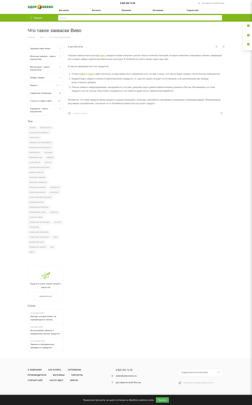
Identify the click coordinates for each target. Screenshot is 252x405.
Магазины (59, 375)
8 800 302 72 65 (127, 3)
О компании (35, 370)
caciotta (32, 128)
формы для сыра (36, 242)
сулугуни (57, 222)
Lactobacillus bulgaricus (39, 133)
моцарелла (55, 187)
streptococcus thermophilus (40, 147)
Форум (74, 380)
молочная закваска (37, 177)
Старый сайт (35, 380)
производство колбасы (38, 207)
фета (56, 237)
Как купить (54, 370)
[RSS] (217, 46)
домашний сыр (35, 157)
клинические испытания (39, 167)
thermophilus (34, 152)
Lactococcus (34, 138)
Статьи (31, 305)
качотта (48, 162)
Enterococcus (45, 128)
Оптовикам (74, 370)
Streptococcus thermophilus (40, 142)
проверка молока (36, 202)
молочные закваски (37, 187)
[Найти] (219, 17)
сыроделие (34, 227)
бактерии (48, 152)
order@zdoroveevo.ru (126, 376)
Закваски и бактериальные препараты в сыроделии (42, 346)
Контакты (77, 375)
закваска (50, 157)
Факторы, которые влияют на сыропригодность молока (43, 318)
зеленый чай (34, 162)
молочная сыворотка (38, 182)
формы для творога (37, 247)
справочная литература (39, 222)
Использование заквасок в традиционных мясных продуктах (45, 332)
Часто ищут (56, 380)
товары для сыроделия (39, 237)
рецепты (54, 212)
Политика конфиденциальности (198, 383)
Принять (162, 400)
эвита (31, 252)
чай (51, 247)
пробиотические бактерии (40, 197)
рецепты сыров (35, 217)
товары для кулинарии (38, 232)
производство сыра (37, 212)
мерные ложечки (36, 172)
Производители (37, 375)
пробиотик (54, 192)
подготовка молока (37, 192)
